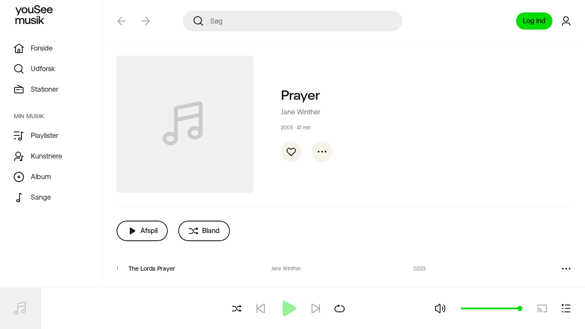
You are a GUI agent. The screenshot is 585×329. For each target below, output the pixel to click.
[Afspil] (288, 308)
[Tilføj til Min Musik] (291, 151)
